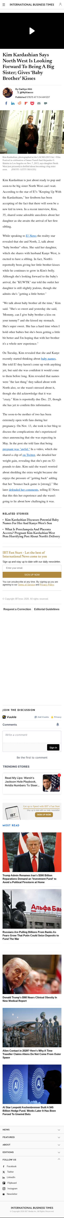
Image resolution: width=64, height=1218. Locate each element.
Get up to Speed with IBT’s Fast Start (41, 806)
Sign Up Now (44, 814)
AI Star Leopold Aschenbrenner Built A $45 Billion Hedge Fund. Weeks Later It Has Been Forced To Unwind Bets (29, 1111)
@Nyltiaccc (26, 92)
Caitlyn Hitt (25, 89)
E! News (31, 235)
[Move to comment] (45, 103)
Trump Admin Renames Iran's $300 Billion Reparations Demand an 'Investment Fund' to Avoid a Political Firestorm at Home (29, 879)
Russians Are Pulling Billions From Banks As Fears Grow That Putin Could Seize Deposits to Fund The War (31, 935)
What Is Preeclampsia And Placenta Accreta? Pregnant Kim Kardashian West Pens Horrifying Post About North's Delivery (31, 533)
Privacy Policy (47, 584)
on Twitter (29, 455)
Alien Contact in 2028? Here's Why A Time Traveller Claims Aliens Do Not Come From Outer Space (32, 1054)
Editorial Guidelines (46, 609)
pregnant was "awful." (16, 449)
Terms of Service (26, 584)
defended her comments (23, 489)
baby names (48, 358)
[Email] (39, 103)
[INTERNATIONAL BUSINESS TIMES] (32, 5)
